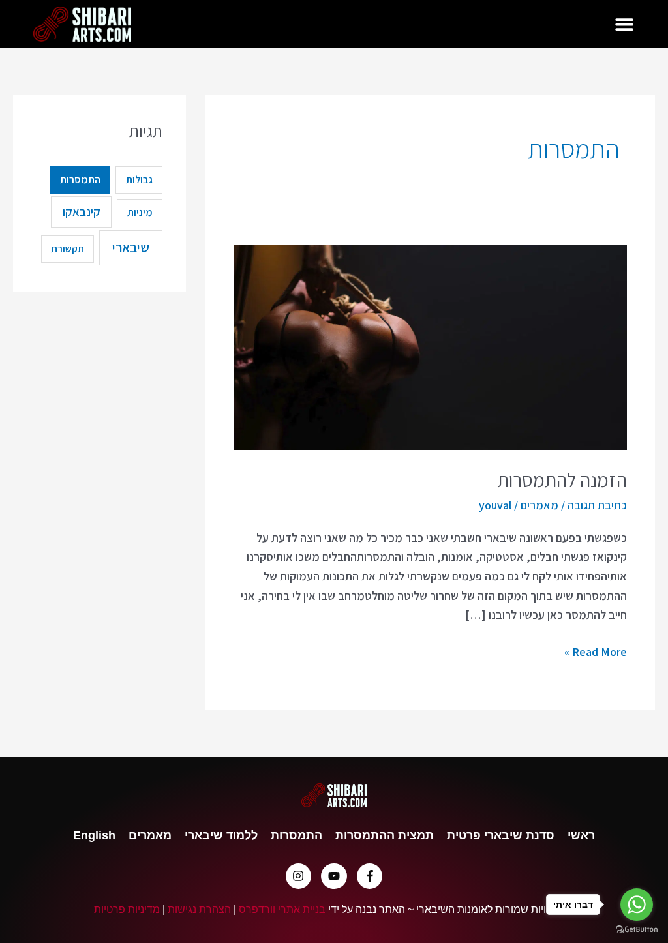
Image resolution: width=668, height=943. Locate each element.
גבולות (139, 180)
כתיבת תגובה (597, 505)
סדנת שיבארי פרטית (500, 835)
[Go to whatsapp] (636, 904)
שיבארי (130, 247)
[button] (624, 24)
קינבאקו (81, 211)
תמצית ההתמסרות (384, 835)
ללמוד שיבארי (221, 835)
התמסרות (80, 180)
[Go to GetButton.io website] (637, 929)
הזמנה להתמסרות (562, 480)
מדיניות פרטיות (127, 909)
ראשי (581, 835)
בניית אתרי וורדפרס (282, 909)
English (94, 835)
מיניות (140, 212)
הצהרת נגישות (199, 909)
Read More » (595, 650)
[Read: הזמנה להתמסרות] (430, 345)
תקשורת (67, 249)
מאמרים (539, 505)
